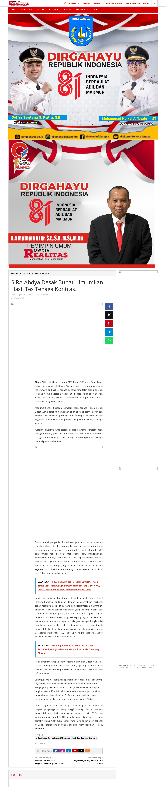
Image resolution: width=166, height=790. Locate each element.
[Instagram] (62, 750)
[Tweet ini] (109, 315)
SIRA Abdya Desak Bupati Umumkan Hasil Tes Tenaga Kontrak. (66, 738)
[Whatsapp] (109, 340)
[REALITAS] (18, 3)
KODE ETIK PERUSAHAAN (143, 667)
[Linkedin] (68, 750)
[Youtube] (75, 750)
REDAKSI (150, 665)
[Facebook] (56, 750)
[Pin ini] (109, 323)
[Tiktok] (81, 750)
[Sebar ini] (109, 306)
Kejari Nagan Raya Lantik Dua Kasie (88, 760)
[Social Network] (154, 3)
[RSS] (87, 750)
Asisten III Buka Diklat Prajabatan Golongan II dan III (49, 760)
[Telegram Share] (109, 332)
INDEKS (142, 665)
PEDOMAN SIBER (125, 667)
